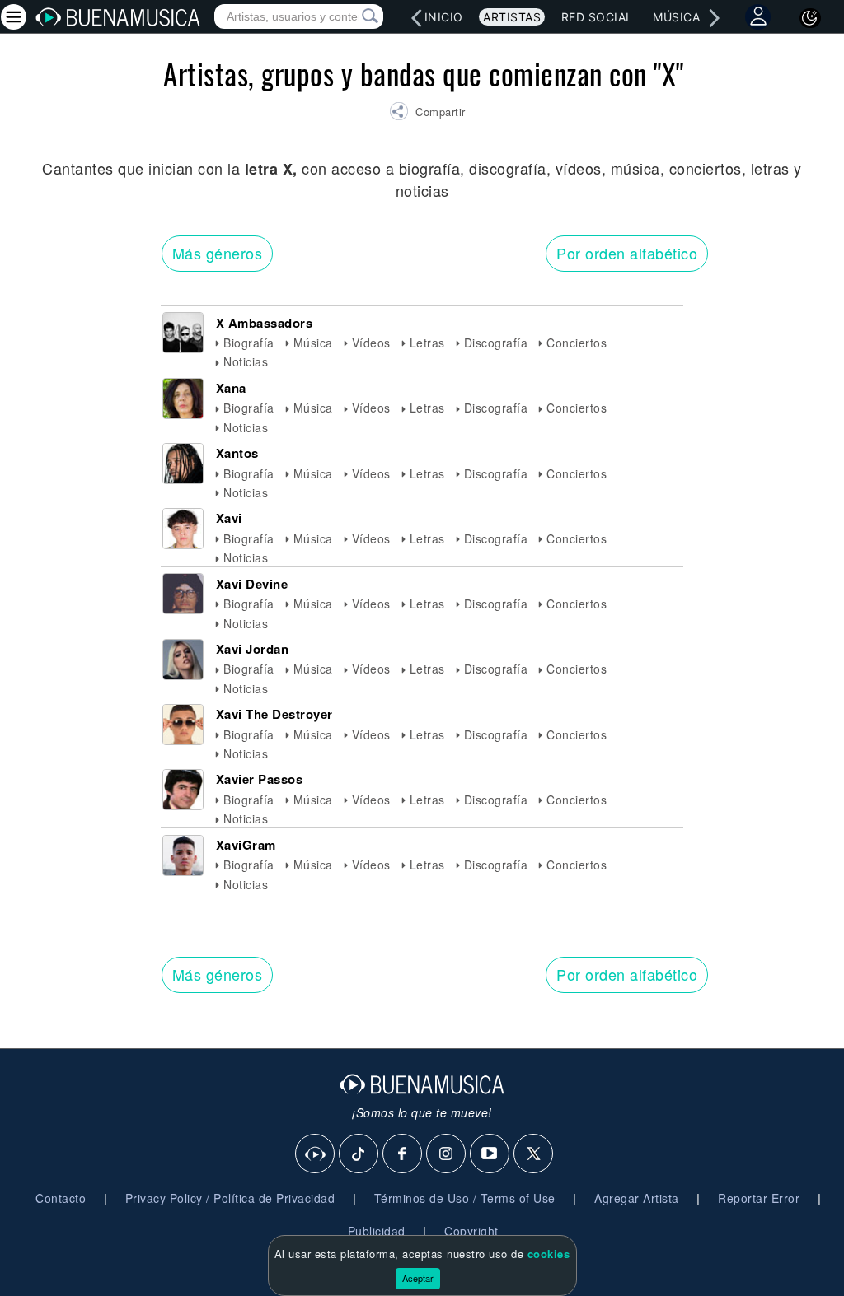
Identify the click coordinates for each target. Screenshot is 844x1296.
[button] (427, 113)
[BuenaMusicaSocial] (315, 1154)
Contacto (60, 1198)
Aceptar (418, 1277)
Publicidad (377, 1231)
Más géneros (217, 252)
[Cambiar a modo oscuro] (810, 18)
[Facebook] (403, 1154)
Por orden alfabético (626, 252)
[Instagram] (447, 1154)
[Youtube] (490, 1154)
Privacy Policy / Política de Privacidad (230, 1198)
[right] (714, 18)
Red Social (597, 17)
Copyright (471, 1231)
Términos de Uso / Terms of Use (465, 1198)
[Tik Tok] (359, 1154)
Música (676, 17)
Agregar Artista (636, 1198)
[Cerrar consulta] (351, 16)
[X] (534, 1154)
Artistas (512, 17)
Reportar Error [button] (758, 1198)
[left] (416, 18)
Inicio (443, 17)
